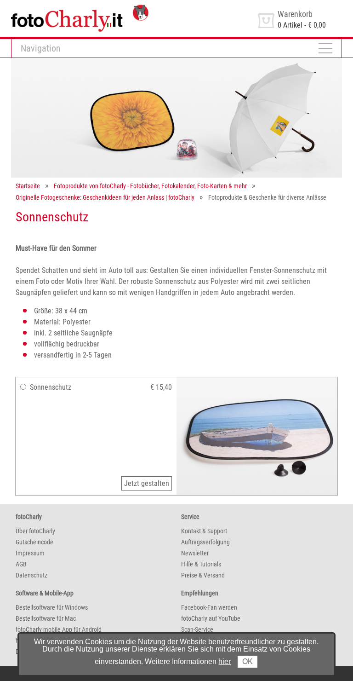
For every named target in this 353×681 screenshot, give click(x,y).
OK (247, 661)
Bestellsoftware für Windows (52, 607)
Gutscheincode (34, 542)
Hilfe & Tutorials (201, 564)
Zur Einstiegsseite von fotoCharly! (61, 8)
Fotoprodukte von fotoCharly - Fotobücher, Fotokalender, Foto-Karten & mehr (150, 186)
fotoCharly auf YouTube (210, 618)
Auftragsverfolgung (205, 542)
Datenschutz (31, 575)
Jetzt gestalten (146, 483)
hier (224, 661)
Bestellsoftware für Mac (46, 618)
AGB (21, 564)
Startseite (28, 186)
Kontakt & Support (204, 531)
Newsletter (195, 553)
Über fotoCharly (35, 531)
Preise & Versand (203, 575)
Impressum (30, 553)
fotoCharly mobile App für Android (59, 629)
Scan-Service (197, 629)
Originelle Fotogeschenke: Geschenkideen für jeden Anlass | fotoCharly (105, 197)
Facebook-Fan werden (209, 607)
